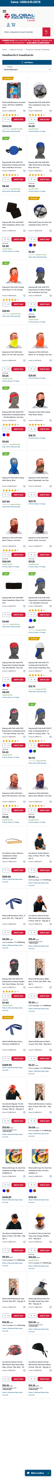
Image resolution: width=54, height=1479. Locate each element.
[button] (6, 119)
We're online (37, 1473)
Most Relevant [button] (11, 69)
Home (4, 49)
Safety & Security (16, 49)
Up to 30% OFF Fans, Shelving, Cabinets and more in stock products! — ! (27, 41)
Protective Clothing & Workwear (37, 49)
